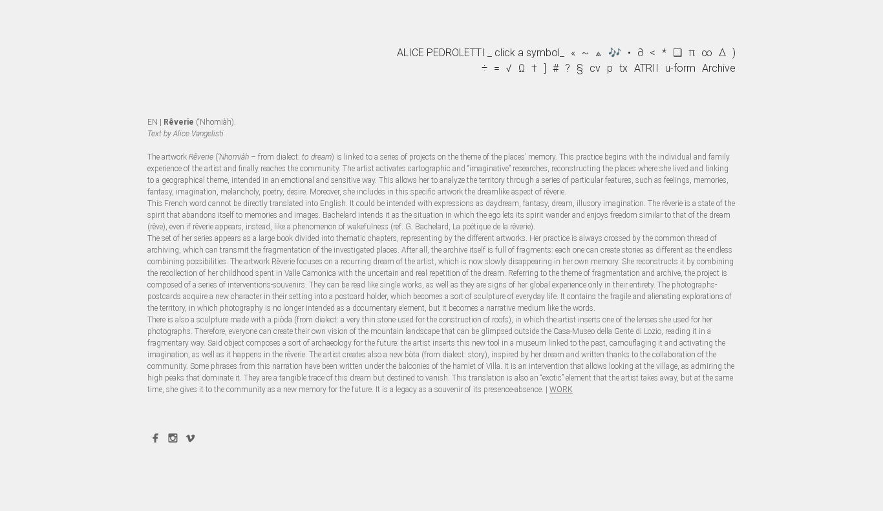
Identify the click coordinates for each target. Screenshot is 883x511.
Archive (719, 68)
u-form (680, 68)
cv (595, 68)
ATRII (646, 68)
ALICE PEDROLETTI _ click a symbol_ (480, 53)
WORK (561, 389)
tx (623, 68)
